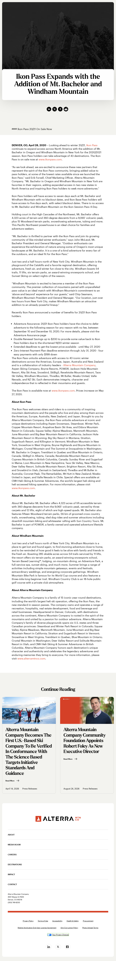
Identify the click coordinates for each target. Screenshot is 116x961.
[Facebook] (67, 947)
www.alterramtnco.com (31, 658)
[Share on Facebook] (61, 109)
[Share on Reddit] (66, 109)
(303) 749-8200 (14, 902)
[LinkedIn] (49, 947)
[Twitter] (58, 947)
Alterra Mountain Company (79, 365)
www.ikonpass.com (50, 159)
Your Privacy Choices (60, 935)
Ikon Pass (91, 145)
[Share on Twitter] (55, 109)
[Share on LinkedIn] (49, 109)
